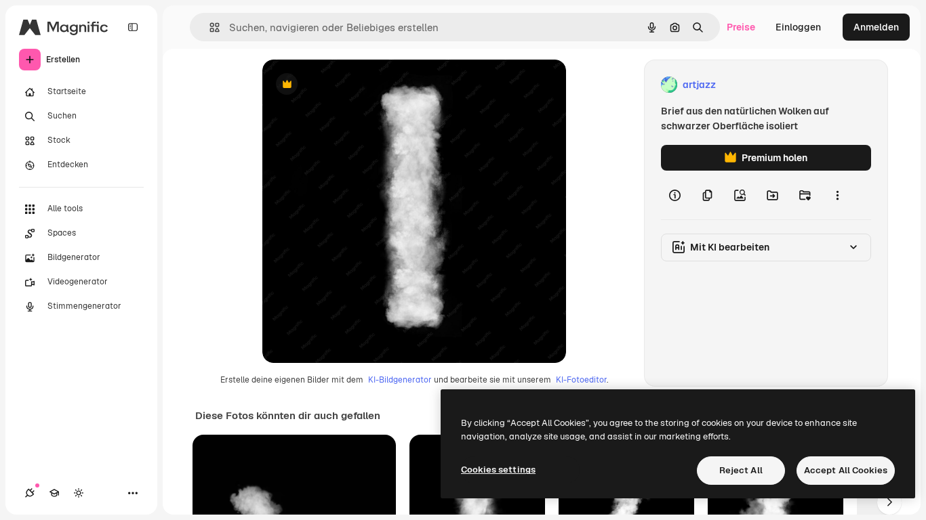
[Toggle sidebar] (133, 27)
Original (349, 85)
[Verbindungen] (30, 493)
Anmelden (876, 27)
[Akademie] (54, 493)
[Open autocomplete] (209, 27)
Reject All (741, 470)
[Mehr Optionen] (837, 195)
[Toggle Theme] (78, 493)
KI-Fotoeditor (581, 379)
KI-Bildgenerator (400, 379)
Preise (741, 27)
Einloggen (798, 27)
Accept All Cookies (845, 470)
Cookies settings (498, 469)
